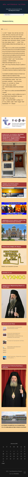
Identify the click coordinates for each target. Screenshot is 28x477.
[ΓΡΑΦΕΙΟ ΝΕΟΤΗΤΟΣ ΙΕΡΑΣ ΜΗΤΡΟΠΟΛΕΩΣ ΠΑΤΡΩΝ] (14, 197)
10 (3, 453)
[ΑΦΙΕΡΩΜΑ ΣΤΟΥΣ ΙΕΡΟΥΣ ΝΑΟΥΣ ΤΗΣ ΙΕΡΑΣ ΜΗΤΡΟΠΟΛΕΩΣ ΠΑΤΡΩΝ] (14, 240)
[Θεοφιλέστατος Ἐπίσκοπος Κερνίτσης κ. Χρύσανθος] (14, 406)
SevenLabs (16, 473)
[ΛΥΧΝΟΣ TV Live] (14, 279)
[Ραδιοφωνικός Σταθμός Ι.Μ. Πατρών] (14, 257)
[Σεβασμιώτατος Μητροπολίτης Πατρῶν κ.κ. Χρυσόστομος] (14, 317)
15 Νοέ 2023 (5, 29)
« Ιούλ (3, 463)
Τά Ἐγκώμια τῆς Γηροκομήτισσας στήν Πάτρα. (15, 340)
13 (14, 453)
